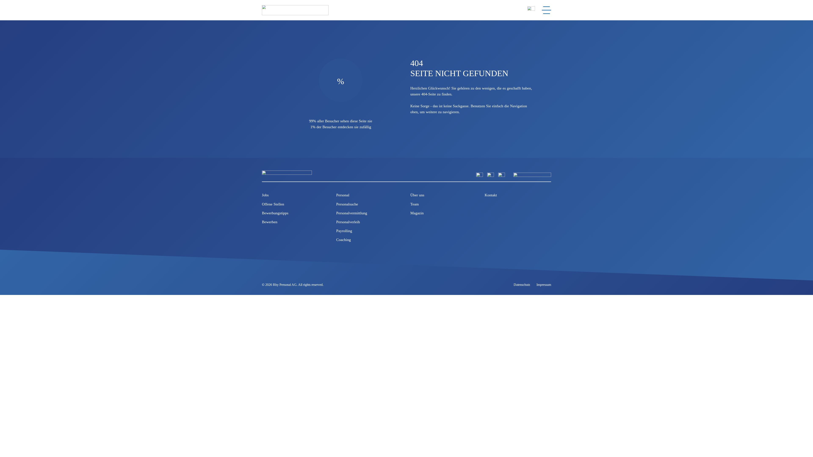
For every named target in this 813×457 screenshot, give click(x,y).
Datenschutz (522, 284)
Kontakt (491, 195)
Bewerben (269, 222)
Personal (342, 195)
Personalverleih (348, 222)
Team (414, 204)
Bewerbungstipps (275, 213)
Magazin (417, 213)
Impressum (543, 284)
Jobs (265, 195)
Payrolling (344, 231)
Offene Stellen (273, 204)
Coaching (343, 240)
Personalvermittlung (351, 213)
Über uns (417, 195)
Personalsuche (347, 204)
